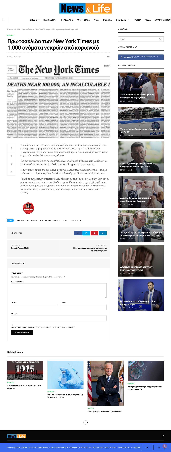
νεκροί (66, 221)
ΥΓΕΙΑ (96, 20)
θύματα (48, 221)
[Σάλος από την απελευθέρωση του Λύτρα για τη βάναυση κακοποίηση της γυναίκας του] (141, 226)
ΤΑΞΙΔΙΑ (137, 20)
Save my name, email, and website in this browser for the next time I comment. (43, 327)
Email (63, 303)
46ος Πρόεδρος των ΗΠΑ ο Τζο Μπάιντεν (104, 411)
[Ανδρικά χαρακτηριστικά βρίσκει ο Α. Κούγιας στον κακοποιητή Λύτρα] (141, 157)
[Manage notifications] (165, 446)
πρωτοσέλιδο (76, 221)
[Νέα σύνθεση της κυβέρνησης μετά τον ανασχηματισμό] (141, 295)
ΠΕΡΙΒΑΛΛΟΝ (67, 20)
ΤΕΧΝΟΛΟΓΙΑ (49, 20)
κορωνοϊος (57, 221)
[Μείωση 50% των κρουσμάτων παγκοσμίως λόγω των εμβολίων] (65, 375)
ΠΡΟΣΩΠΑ (107, 20)
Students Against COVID (20, 248)
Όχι (159, 447)
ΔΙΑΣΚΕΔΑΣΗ (121, 20)
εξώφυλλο (34, 221)
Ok (147, 447)
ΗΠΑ (41, 221)
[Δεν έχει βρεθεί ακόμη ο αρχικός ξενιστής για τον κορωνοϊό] (146, 371)
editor (9, 57)
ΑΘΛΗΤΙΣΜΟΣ (83, 20)
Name (13, 303)
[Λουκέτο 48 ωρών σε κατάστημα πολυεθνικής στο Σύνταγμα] (141, 192)
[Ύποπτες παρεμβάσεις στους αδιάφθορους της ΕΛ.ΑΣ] (141, 123)
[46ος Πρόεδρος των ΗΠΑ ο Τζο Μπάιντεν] (106, 383)
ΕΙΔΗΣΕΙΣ (32, 20)
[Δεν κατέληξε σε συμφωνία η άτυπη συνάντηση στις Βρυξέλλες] (141, 88)
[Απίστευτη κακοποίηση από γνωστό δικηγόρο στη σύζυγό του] (141, 261)
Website (14, 313)
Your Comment (17, 281)
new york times (23, 221)
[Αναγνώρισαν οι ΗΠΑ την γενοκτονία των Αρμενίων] (25, 370)
